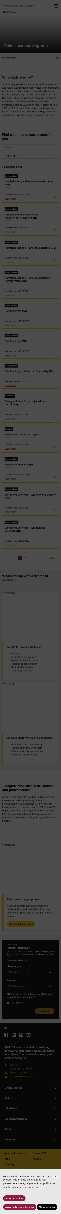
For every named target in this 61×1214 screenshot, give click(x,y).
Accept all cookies (14, 1198)
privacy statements (28, 1187)
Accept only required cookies (19, 1207)
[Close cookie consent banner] (55, 1176)
